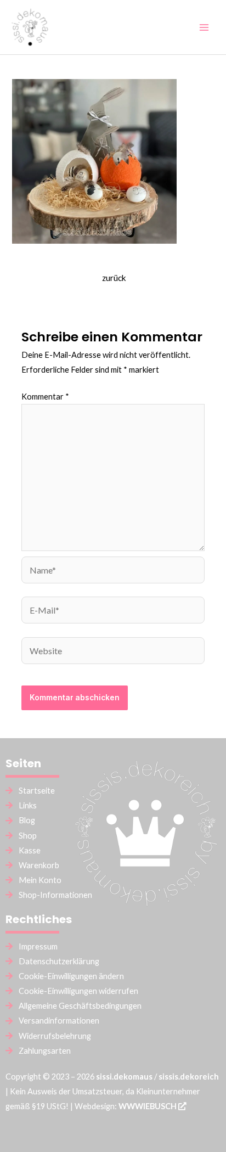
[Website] (113, 652)
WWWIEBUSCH (148, 1106)
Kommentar (45, 396)
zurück (114, 278)
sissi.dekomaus (124, 1076)
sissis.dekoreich (189, 1076)
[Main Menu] (204, 27)
